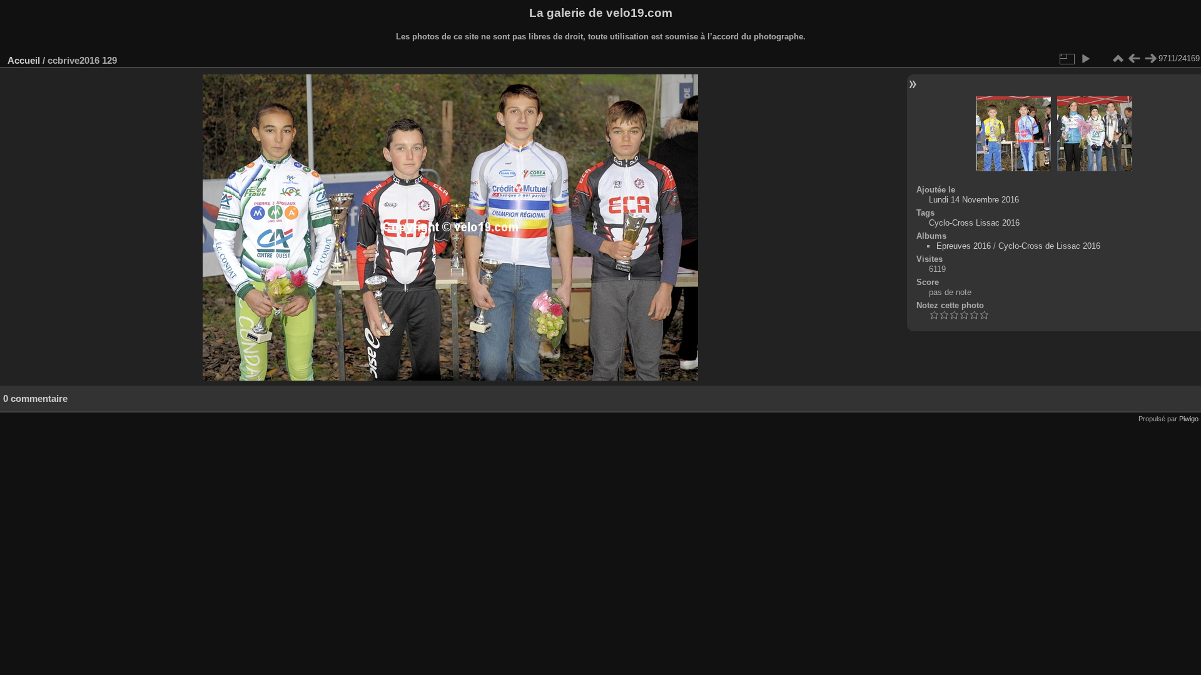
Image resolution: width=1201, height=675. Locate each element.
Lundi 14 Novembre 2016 (974, 199)
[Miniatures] (1118, 59)
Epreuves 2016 (963, 246)
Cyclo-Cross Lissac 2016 (974, 223)
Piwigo (1188, 418)
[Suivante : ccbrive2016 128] (1150, 59)
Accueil (24, 60)
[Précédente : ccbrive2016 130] (1134, 59)
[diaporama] (1085, 59)
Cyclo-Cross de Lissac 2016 (1049, 246)
